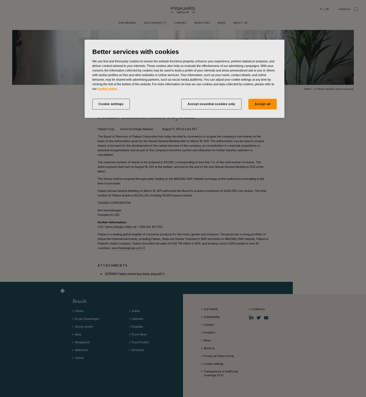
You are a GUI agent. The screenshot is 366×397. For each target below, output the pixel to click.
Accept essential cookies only (211, 104)
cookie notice (107, 88)
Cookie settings (111, 104)
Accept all (262, 104)
